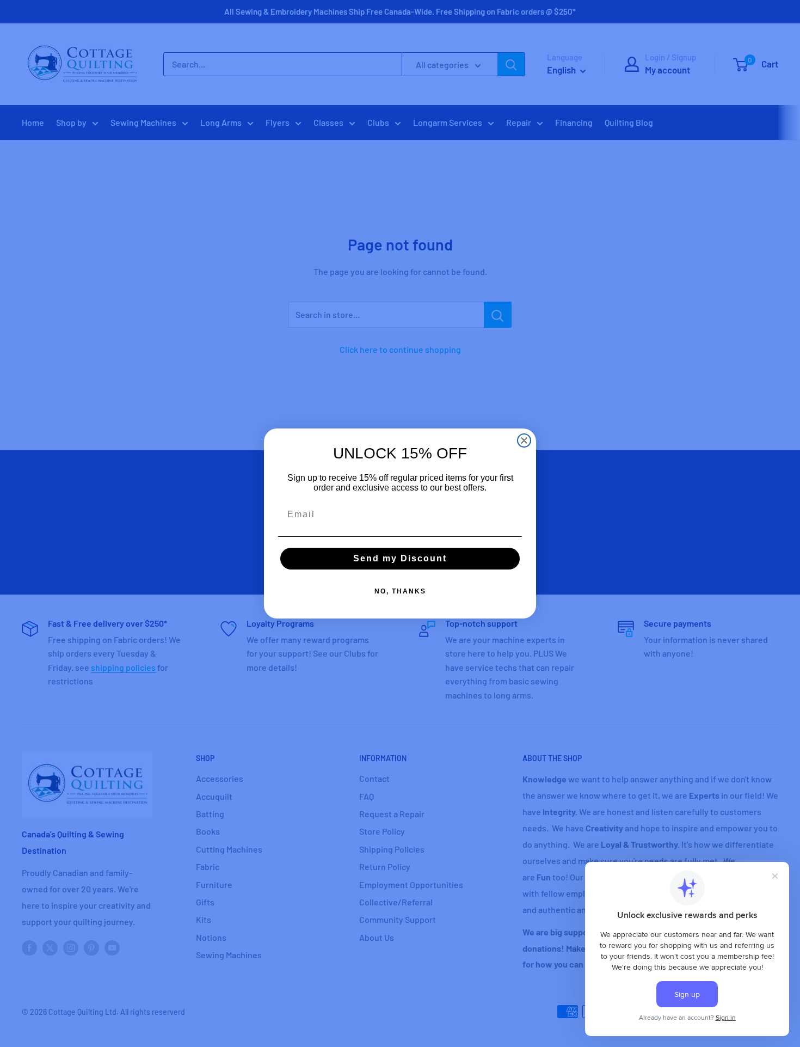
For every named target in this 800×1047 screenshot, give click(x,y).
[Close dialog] (524, 440)
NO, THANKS (400, 591)
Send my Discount (400, 558)
